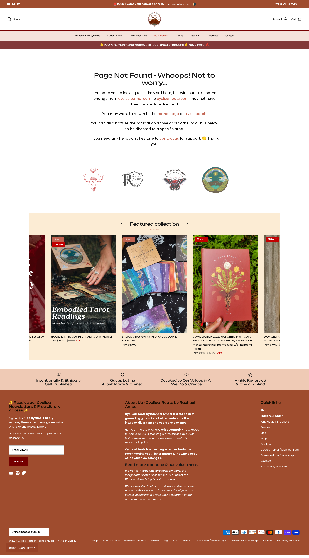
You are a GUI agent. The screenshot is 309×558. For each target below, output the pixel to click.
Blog (263, 436)
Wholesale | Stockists (275, 425)
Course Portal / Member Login (280, 453)
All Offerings (161, 39)
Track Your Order (272, 419)
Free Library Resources (275, 470)
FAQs (264, 441)
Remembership (138, 39)
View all (154, 232)
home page (169, 116)
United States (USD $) (286, 5)
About (179, 39)
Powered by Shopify (65, 544)
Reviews (266, 464)
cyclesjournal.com (134, 101)
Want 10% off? (22, 548)
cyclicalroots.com (173, 101)
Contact (229, 39)
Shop (264, 413)
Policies (265, 430)
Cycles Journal (115, 39)
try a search (195, 116)
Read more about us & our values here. (161, 468)
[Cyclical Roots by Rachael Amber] (154, 22)
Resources (212, 39)
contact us (169, 141)
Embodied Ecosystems (87, 39)
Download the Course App (278, 458)
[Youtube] (8, 5)
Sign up (19, 464)
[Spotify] (13, 5)
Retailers (195, 39)
